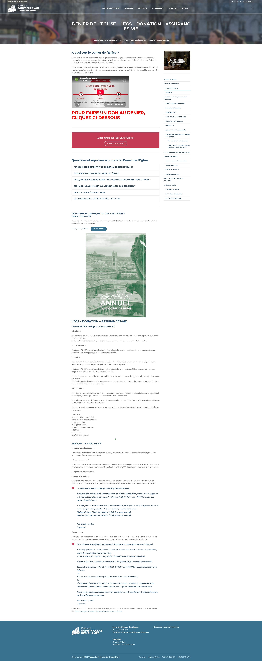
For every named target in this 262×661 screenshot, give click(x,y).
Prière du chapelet (172, 169)
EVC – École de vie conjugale (178, 141)
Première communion (173, 108)
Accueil (96, 40)
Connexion (142, 657)
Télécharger (99, 229)
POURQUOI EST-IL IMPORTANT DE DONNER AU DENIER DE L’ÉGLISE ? (103, 167)
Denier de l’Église (172, 88)
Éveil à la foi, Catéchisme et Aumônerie (174, 180)
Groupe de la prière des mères (176, 161)
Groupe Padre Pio (172, 165)
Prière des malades (172, 174)
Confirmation (171, 112)
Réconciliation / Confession (176, 117)
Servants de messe (172, 189)
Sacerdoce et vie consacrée (176, 130)
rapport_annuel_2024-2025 (80, 229)
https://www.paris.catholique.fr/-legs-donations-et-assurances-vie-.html (99, 611)
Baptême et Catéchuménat (175, 103)
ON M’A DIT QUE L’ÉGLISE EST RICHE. (90, 192)
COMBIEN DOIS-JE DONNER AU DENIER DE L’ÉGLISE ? (96, 173)
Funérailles (170, 125)
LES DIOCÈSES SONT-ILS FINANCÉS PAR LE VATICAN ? (97, 199)
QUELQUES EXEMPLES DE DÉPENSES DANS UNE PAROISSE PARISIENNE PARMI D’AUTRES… (112, 180)
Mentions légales (153, 657)
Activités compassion (173, 198)
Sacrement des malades (174, 121)
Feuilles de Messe (170, 79)
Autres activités (170, 185)
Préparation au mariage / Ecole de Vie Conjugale (178, 135)
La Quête (169, 92)
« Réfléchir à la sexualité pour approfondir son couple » (179, 146)
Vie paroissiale (105, 40)
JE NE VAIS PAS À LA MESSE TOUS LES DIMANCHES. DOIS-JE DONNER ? (104, 186)
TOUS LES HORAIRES (168, 657)
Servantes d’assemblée (174, 194)
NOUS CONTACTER (184, 657)
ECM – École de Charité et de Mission (177, 152)
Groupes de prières (170, 156)
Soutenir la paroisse (120, 40)
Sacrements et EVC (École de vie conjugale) (175, 98)
